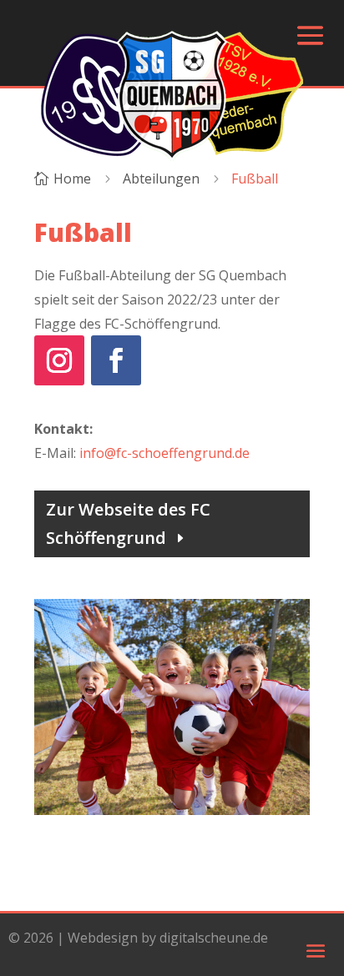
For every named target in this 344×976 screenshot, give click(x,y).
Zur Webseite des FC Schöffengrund (128, 523)
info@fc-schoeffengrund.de (164, 453)
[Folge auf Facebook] (116, 360)
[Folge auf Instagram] (59, 360)
